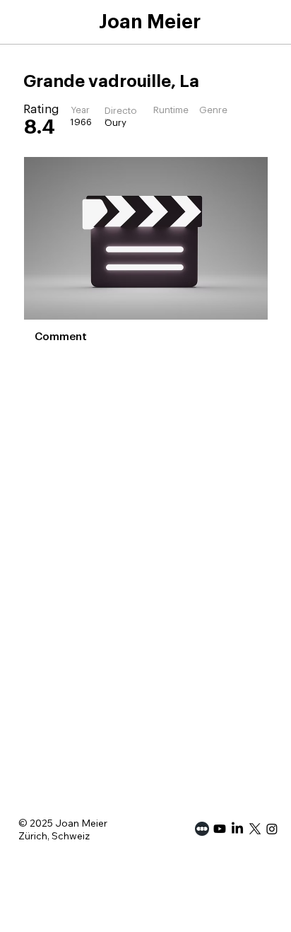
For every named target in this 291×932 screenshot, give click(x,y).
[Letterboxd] (202, 829)
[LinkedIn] (237, 829)
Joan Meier (150, 22)
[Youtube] (220, 829)
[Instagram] (272, 829)
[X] (255, 829)
